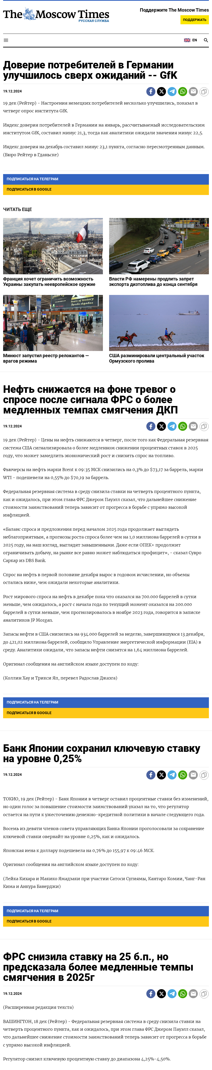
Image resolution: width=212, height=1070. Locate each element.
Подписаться (106, 565)
